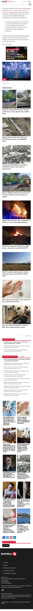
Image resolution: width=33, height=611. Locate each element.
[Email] (11, 537)
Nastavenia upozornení (10, 573)
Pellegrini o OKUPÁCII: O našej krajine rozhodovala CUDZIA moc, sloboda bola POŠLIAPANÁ (17, 387)
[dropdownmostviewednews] (16, 354)
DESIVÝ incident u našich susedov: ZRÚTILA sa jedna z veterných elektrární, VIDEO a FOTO (16, 367)
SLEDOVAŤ (6, 545)
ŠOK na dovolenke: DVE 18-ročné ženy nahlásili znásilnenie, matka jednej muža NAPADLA (14, 375)
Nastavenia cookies (9, 570)
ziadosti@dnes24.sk (17, 587)
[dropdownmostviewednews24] (16, 399)
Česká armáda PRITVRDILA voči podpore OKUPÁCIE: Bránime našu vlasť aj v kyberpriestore (16, 390)
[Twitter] (7, 537)
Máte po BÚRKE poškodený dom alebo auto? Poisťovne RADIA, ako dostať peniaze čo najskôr (16, 383)
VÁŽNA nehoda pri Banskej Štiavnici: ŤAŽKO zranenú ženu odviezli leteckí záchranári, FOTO (17, 346)
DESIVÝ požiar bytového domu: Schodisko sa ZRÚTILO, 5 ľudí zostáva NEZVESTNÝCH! (17, 360)
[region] (14, 2)
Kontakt (6, 562)
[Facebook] (4, 537)
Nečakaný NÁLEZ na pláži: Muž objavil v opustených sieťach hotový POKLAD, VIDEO (16, 394)
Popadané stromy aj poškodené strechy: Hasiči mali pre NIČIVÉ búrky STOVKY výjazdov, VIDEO (16, 364)
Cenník (5, 565)
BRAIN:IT (3, 603)
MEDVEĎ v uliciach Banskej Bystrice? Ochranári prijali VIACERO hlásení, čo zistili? (16, 342)
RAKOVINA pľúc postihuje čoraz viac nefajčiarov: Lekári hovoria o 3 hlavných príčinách (16, 371)
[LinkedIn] (14, 537)
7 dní (19, 356)
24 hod (22, 356)
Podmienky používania (10, 568)
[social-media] (2, 590)
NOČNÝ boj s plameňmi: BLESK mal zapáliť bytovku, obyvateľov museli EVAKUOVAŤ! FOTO (16, 350)
